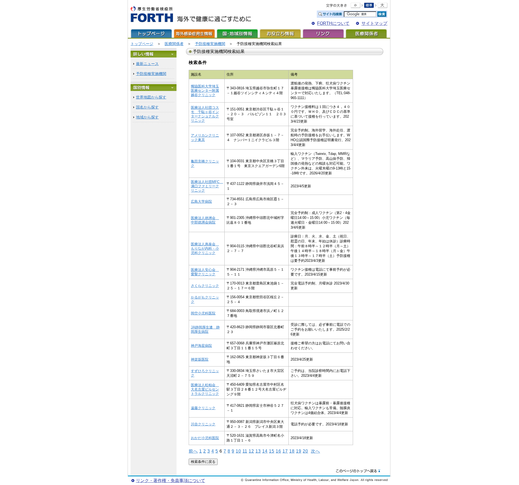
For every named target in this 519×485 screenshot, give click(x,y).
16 (278, 451)
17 (285, 451)
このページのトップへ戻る (358, 471)
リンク (323, 33)
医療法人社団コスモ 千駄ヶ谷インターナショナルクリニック (205, 114)
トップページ (151, 33)
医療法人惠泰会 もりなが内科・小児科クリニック (205, 248)
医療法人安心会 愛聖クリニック (205, 272)
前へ (193, 451)
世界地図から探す (151, 97)
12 (251, 451)
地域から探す (147, 117)
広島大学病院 (201, 201)
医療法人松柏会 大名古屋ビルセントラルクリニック (205, 389)
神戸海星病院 (201, 346)
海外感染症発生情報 (194, 33)
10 (238, 451)
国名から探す (147, 107)
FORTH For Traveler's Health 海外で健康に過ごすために (191, 14)
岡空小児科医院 (203, 313)
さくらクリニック (205, 286)
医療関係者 (366, 33)
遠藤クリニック (203, 408)
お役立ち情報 (280, 33)
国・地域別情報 (237, 33)
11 (244, 451)
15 (271, 451)
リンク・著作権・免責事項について (170, 480)
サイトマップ (374, 23)
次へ (315, 451)
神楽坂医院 (199, 359)
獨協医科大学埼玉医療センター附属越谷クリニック (205, 90)
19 (298, 451)
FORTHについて (333, 23)
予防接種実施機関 (210, 44)
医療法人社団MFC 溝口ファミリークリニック (207, 186)
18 (292, 451)
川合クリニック (203, 424)
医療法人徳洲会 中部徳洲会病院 (205, 220)
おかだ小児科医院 (205, 438)
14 (265, 451)
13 (258, 451)
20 (305, 451)
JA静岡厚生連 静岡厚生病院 (205, 329)
